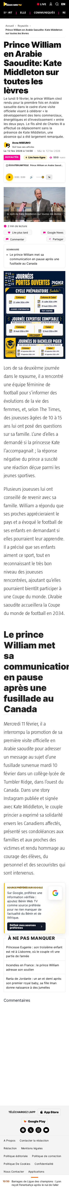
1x (49, 177)
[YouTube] (46, 1130)
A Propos (9, 1140)
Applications (36, 1171)
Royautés (23, 25)
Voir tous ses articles (23, 147)
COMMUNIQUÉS (44, 12)
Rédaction (10, 1148)
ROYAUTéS (11, 157)
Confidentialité (44, 1163)
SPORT (8, 12)
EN (63, 4)
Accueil (10, 25)
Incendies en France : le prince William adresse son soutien (32, 967)
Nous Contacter (14, 1171)
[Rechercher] (57, 4)
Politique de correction (46, 1156)
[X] (31, 1130)
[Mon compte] (51, 4)
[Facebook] (23, 1130)
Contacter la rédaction (34, 1140)
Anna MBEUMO (21, 142)
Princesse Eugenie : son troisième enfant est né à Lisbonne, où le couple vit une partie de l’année (34, 951)
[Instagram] (38, 1130)
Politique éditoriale (16, 1156)
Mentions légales (32, 1148)
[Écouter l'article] (9, 177)
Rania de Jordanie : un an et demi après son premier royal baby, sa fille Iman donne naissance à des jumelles (33, 983)
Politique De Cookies (17, 1163)
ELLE (23, 12)
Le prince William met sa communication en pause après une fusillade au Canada (34, 259)
